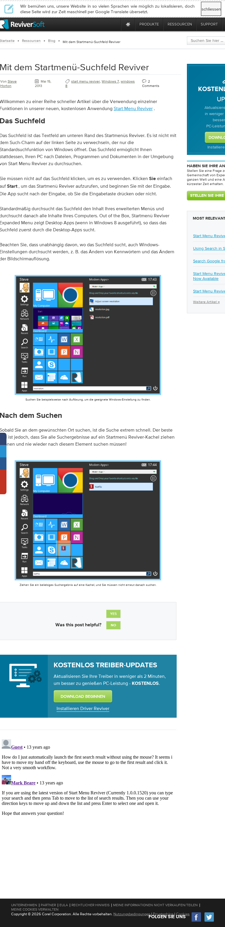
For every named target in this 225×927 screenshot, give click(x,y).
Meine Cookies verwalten (35, 909)
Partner (48, 905)
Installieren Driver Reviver (83, 708)
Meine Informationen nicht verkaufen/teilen (155, 905)
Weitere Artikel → (206, 302)
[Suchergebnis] (88, 581)
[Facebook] (197, 921)
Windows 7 (110, 81)
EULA (63, 905)
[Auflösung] (88, 396)
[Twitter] (209, 921)
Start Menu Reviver (133, 108)
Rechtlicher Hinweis (90, 905)
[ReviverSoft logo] (22, 24)
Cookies (183, 914)
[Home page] (128, 24)
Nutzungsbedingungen (131, 914)
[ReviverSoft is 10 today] (115, 24)
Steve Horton (8, 83)
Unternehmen (24, 905)
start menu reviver (85, 81)
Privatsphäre (163, 914)
